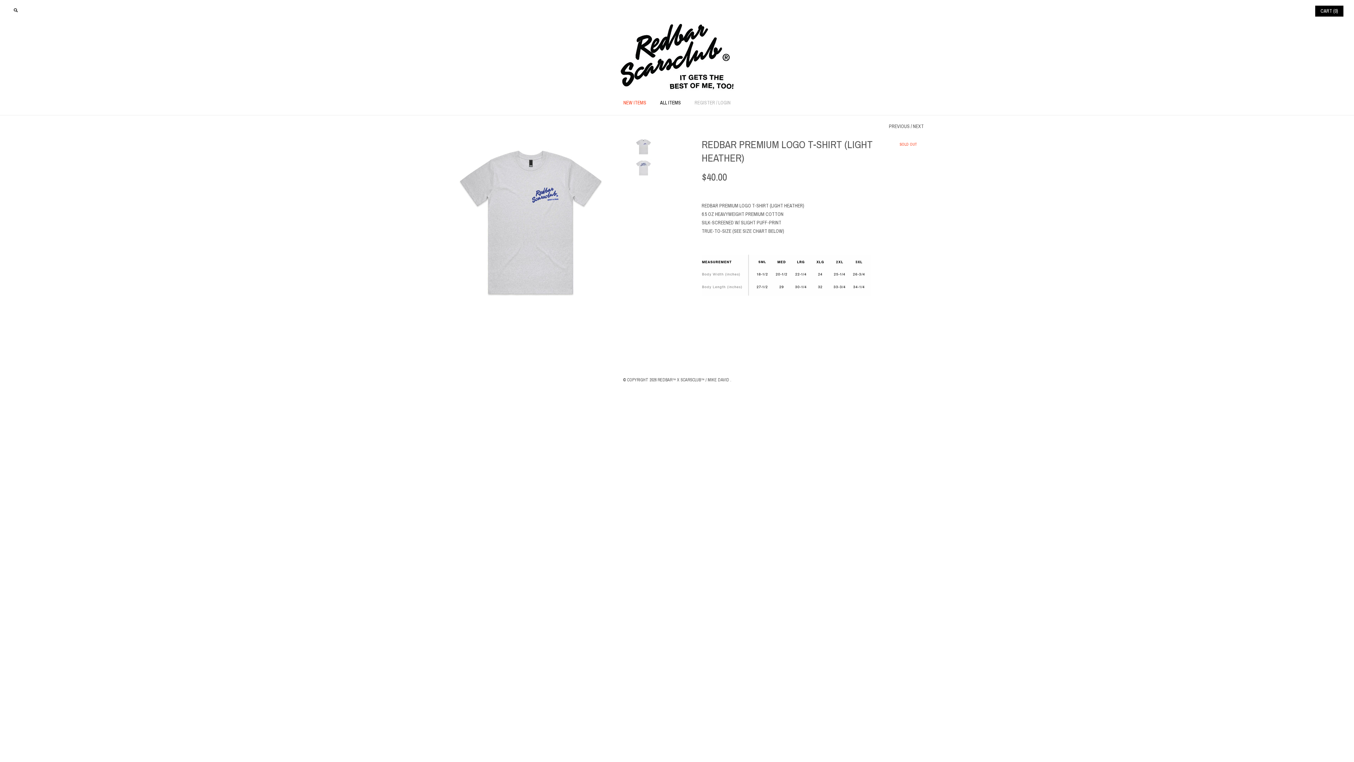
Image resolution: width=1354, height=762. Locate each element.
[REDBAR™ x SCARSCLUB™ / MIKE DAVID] (677, 27)
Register (705, 102)
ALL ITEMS (670, 102)
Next (918, 126)
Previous (899, 126)
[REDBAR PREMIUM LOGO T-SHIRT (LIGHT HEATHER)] (530, 142)
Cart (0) (1329, 11)
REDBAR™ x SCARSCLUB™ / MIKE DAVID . (694, 380)
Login (724, 102)
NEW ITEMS (634, 102)
